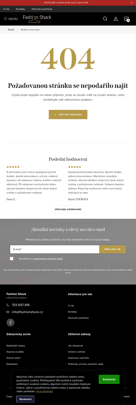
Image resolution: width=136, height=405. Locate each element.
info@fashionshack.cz (27, 311)
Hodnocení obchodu (78, 357)
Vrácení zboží (13, 357)
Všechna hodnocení (68, 209)
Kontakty (20, 9)
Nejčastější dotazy (15, 345)
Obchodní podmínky (42, 9)
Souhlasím (109, 379)
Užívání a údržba (76, 351)
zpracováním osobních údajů (48, 258)
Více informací (44, 391)
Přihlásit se (112, 249)
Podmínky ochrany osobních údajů (85, 364)
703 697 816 (21, 304)
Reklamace (12, 364)
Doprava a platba (15, 351)
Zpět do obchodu (70, 114)
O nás (6, 9)
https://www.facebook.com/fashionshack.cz (10, 322)
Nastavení (25, 399)
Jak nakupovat (75, 345)
